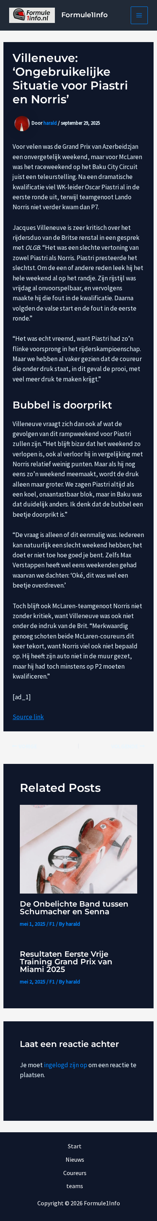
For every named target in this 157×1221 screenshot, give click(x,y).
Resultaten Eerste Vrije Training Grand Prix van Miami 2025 (66, 961)
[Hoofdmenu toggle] (139, 15)
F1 (52, 923)
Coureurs (75, 1173)
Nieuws (75, 1159)
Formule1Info (84, 15)
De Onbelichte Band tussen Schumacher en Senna (74, 907)
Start (75, 1146)
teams (74, 1186)
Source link (28, 717)
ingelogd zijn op (65, 1065)
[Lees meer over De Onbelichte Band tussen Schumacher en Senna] (79, 848)
